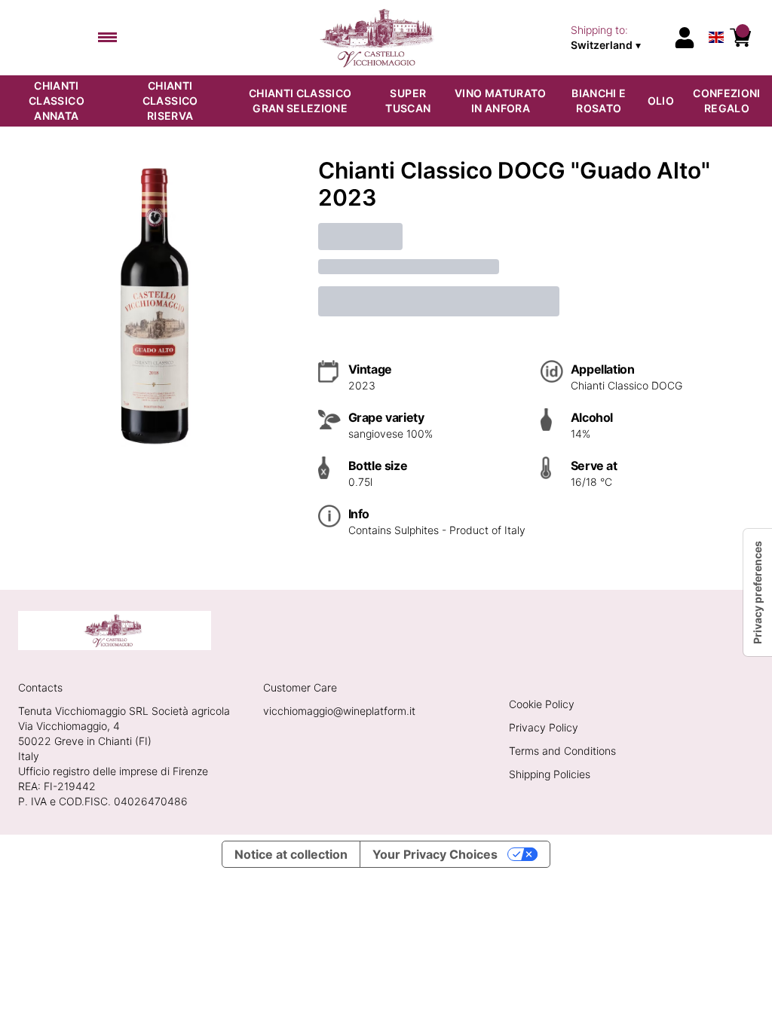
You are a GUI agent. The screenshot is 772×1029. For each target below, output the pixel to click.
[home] (380, 37)
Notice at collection (291, 854)
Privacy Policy (543, 727)
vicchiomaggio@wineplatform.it (339, 710)
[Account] (684, 37)
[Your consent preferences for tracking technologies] (757, 592)
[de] (716, 18)
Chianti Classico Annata (56, 100)
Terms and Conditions (562, 750)
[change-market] (617, 38)
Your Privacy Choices (435, 854)
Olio (661, 100)
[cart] (740, 37)
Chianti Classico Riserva (170, 100)
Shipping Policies (549, 774)
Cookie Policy (541, 704)
